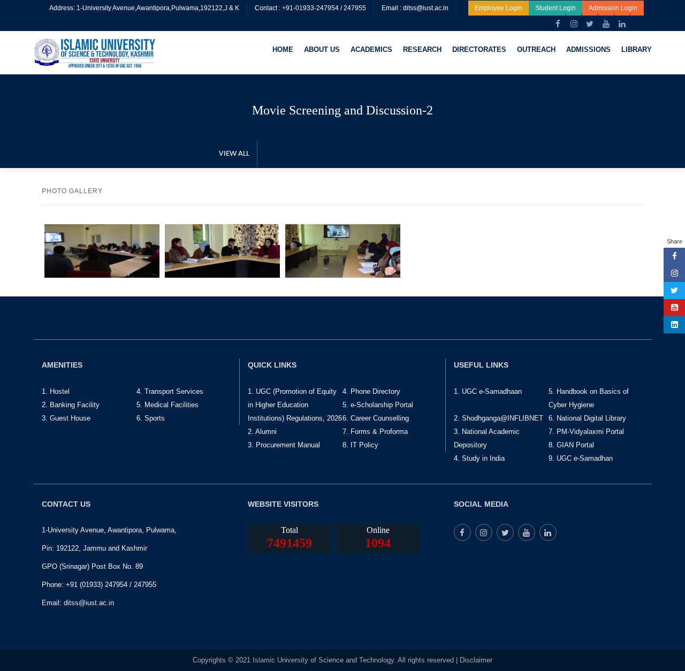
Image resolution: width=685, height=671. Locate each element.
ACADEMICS (371, 49)
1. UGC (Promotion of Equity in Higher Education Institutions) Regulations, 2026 (295, 404)
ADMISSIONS (588, 49)
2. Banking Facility (71, 405)
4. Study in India (479, 458)
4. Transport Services (169, 391)
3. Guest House (66, 418)
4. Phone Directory (371, 391)
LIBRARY (636, 49)
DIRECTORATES (479, 49)
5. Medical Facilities (167, 405)
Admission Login (613, 8)
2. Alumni (262, 432)
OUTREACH (536, 49)
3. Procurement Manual (284, 445)
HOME (282, 49)
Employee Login (498, 8)
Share (674, 241)
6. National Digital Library (587, 418)
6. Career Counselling (375, 418)
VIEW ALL (234, 154)
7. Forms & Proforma (375, 432)
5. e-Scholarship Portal (377, 405)
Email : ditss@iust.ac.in (415, 8)
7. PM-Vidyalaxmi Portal (586, 432)
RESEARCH (422, 49)
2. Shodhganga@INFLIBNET (498, 418)
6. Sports (150, 418)
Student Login (555, 8)
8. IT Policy (360, 445)
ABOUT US (322, 49)
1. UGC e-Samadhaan (488, 391)
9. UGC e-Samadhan (581, 458)
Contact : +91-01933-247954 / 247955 (310, 8)
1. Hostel (56, 391)
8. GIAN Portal (571, 445)
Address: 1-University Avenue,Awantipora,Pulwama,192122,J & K (144, 8)
